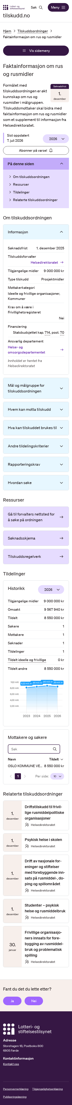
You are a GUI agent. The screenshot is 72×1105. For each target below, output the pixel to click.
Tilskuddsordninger (32, 31)
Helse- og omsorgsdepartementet (26, 349)
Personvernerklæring (15, 1089)
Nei (33, 1001)
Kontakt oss (11, 1064)
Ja (12, 1001)
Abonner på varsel (33, 150)
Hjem (7, 31)
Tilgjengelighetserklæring (47, 1089)
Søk (34, 7)
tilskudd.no (16, 15)
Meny (55, 7)
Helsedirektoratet (44, 262)
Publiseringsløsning (14, 1097)
